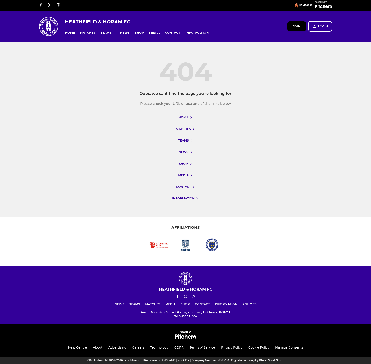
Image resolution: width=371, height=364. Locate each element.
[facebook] (41, 5)
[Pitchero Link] (323, 7)
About (97, 347)
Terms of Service (202, 347)
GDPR (179, 347)
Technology (159, 347)
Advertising (117, 347)
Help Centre (77, 347)
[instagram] (58, 5)
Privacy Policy (231, 347)
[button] (69, 33)
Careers (138, 347)
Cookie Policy (258, 347)
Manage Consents (289, 347)
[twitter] (49, 5)
